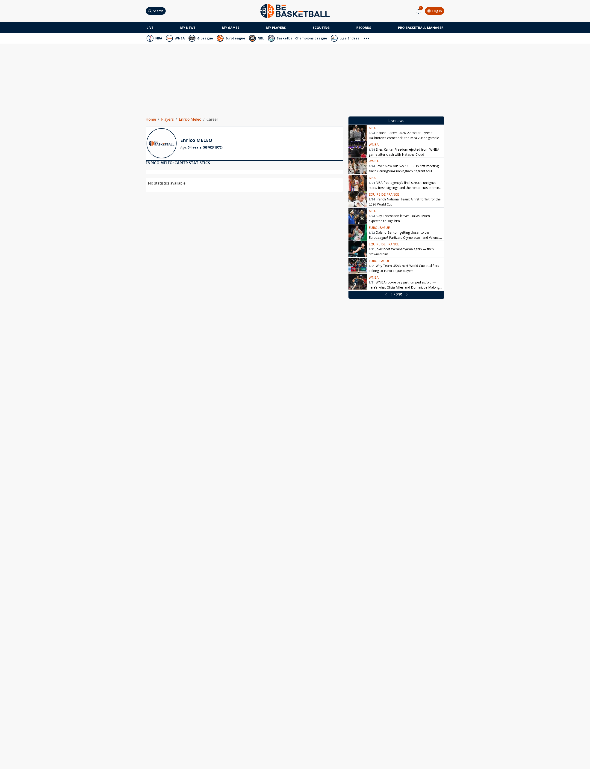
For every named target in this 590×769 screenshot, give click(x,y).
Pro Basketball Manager (420, 27)
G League (205, 38)
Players (167, 119)
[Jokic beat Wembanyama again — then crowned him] (357, 249)
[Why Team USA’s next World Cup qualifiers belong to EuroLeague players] (357, 266)
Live (150, 27)
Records (363, 27)
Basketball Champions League (302, 38)
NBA (158, 38)
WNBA (180, 38)
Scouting (321, 27)
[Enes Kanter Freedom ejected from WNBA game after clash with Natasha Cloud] (357, 149)
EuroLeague (235, 38)
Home (151, 119)
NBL (261, 38)
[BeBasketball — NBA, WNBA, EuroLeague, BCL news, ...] (295, 10)
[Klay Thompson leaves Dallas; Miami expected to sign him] (357, 216)
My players (276, 27)
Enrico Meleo (190, 119)
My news (187, 27)
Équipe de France (384, 194)
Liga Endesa (349, 38)
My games (230, 27)
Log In (437, 11)
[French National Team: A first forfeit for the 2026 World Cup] (357, 199)
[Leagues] (366, 38)
